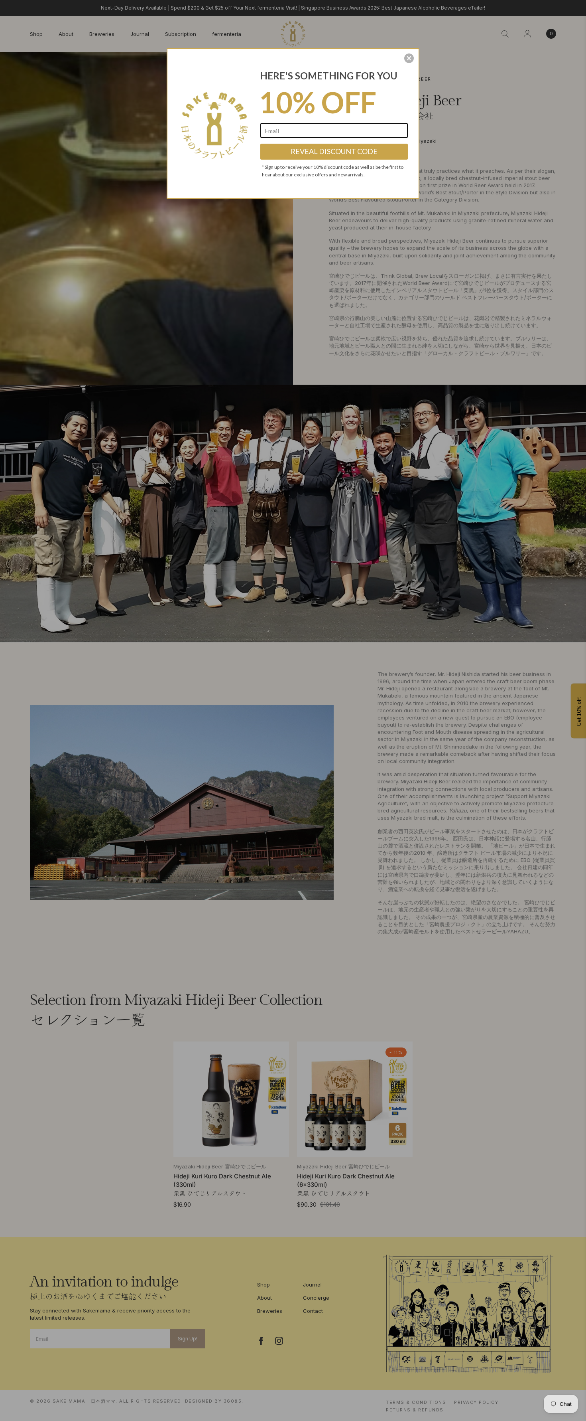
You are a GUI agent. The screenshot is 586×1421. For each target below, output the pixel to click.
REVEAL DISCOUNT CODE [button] (334, 151)
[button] (409, 58)
